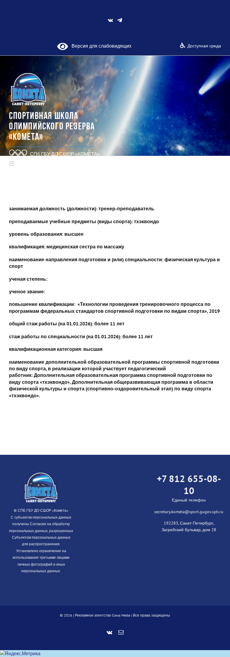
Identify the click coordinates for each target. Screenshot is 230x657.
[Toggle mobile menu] (12, 163)
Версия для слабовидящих (99, 46)
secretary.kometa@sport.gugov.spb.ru (188, 511)
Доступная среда (204, 46)
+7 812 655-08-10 (189, 484)
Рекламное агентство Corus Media (102, 615)
